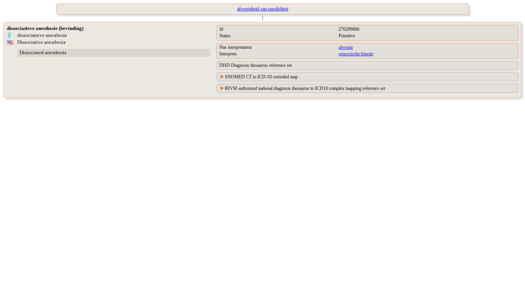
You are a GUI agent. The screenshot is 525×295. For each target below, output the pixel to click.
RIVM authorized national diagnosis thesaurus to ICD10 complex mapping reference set (305, 88)
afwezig (346, 47)
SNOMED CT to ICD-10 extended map (261, 77)
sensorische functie (356, 53)
